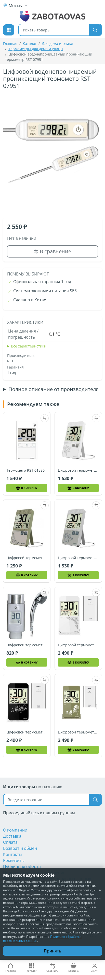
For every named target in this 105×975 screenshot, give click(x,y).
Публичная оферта (22, 866)
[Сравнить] (45, 418)
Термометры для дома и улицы (35, 48)
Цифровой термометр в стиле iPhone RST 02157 (26, 558)
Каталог (29, 43)
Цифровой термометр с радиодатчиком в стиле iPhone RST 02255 (26, 732)
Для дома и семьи (57, 43)
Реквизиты (13, 860)
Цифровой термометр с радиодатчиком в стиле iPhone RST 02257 (78, 732)
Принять (52, 951)
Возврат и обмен (20, 848)
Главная (10, 43)
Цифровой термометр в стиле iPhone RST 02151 (78, 470)
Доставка (12, 836)
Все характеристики (28, 346)
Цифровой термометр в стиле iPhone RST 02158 (78, 558)
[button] (8, 29)
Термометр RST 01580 (25, 470)
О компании (15, 830)
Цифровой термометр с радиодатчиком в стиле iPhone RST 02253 (78, 645)
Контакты (12, 854)
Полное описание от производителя (53, 389)
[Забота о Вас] (53, 16)
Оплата (10, 842)
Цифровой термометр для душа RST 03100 (26, 645)
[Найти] (95, 29)
